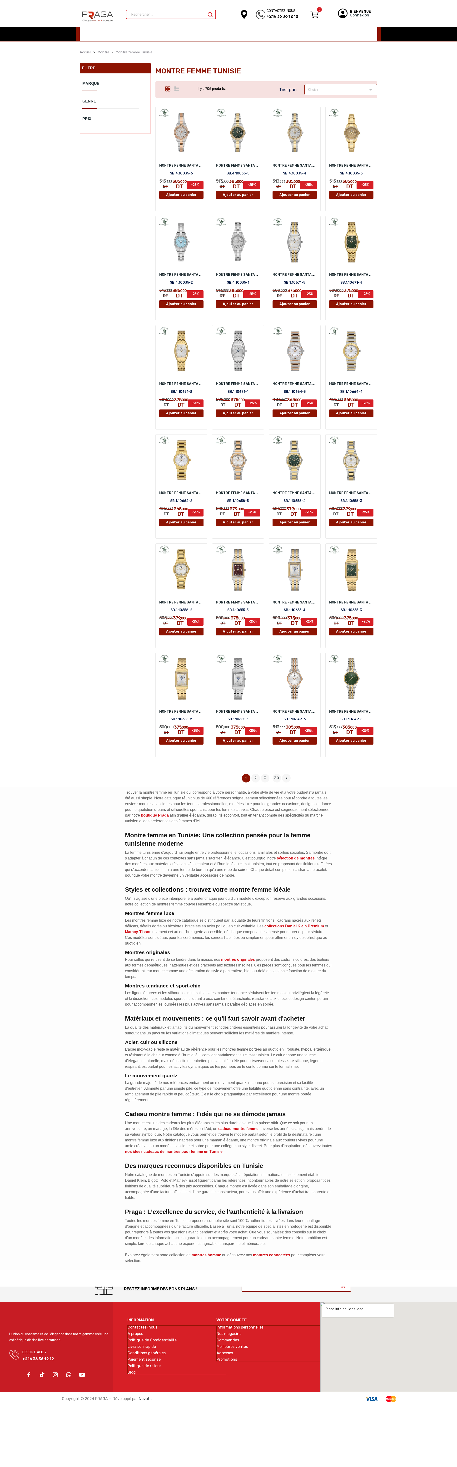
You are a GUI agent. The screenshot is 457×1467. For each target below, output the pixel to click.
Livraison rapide (142, 1346)
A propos (135, 1333)
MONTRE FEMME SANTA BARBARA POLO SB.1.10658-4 (295, 493)
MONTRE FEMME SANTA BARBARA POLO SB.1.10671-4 (351, 275)
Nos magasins (229, 1333)
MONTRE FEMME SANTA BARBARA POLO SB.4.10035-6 (181, 166)
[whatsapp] (69, 1375)
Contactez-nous (142, 1327)
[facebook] (29, 1375)
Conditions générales (147, 1353)
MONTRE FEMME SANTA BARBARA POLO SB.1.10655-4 (295, 602)
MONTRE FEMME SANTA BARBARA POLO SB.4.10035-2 (181, 275)
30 (276, 778)
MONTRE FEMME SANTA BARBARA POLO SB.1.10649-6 (295, 712)
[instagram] (55, 1375)
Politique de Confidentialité (152, 1340)
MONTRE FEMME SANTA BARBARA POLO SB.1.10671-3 (181, 384)
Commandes (228, 1340)
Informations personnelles (240, 1327)
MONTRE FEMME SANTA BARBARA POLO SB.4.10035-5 (238, 166)
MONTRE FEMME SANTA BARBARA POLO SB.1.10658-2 (181, 602)
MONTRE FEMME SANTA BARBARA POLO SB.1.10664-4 (351, 384)
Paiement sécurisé (144, 1359)
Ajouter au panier (181, 195)
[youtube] (82, 1375)
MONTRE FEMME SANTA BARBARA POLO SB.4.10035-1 (238, 275)
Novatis (145, 1398)
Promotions (227, 1359)
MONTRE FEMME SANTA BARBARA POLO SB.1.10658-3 (351, 493)
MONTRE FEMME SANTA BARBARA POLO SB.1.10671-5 (295, 275)
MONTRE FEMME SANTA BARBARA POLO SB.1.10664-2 (181, 493)
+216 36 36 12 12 (282, 16)
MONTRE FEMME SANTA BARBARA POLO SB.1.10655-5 (238, 602)
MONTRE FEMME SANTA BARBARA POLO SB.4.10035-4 (295, 166)
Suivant (286, 778)
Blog (132, 1372)
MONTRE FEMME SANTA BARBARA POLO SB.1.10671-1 (238, 384)
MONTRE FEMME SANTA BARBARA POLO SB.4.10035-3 (351, 166)
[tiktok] (42, 1375)
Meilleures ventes (232, 1346)
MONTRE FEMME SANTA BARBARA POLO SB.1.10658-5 (238, 493)
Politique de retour (144, 1366)
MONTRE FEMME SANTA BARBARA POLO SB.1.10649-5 (351, 712)
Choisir (340, 90)
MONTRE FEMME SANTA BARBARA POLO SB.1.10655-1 (238, 712)
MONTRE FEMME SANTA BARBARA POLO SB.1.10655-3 (351, 602)
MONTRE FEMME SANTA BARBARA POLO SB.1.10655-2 (181, 712)
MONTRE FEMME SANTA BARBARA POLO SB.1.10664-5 (295, 384)
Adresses (225, 1353)
